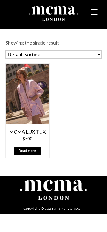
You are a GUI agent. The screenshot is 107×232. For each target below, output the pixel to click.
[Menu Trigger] (94, 11)
